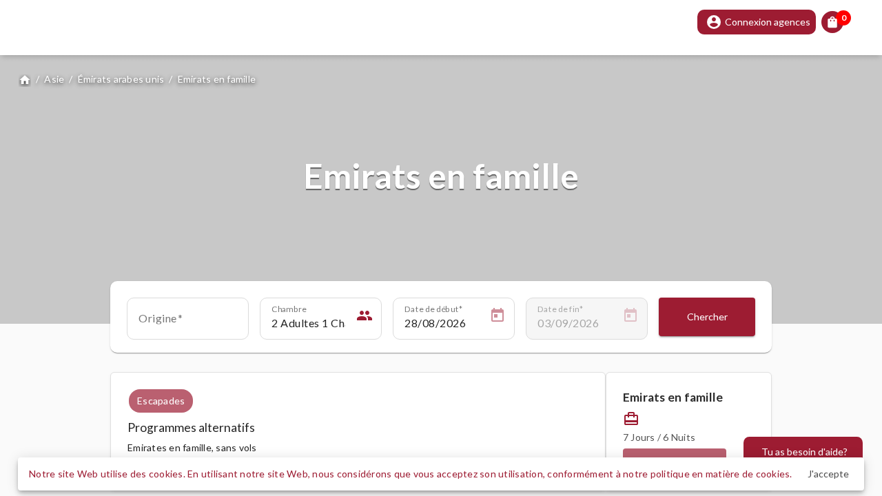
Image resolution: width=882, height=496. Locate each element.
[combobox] (188, 323)
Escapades (161, 400)
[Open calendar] (497, 317)
